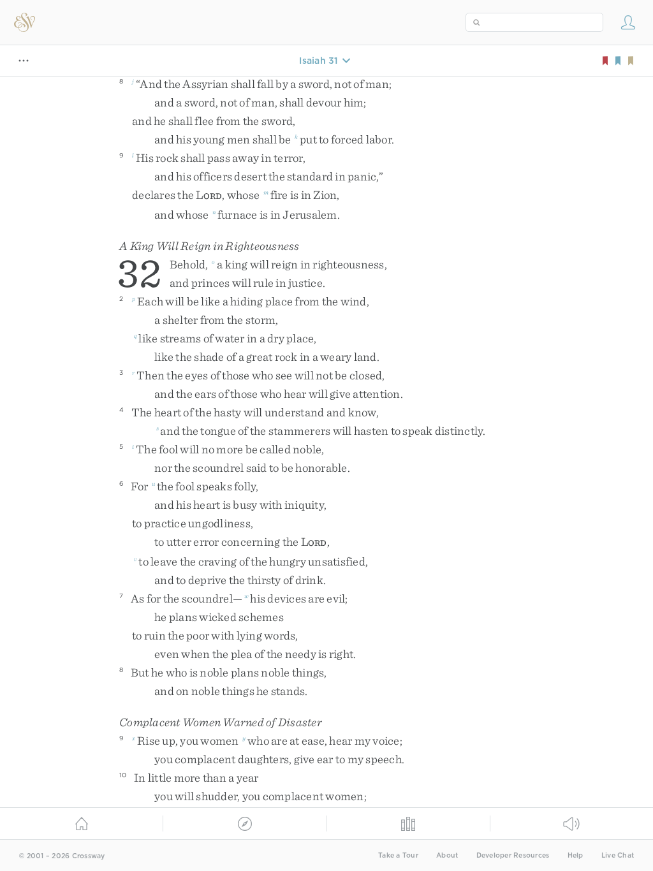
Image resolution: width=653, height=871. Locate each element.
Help (575, 855)
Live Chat (617, 855)
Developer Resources (513, 855)
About (447, 855)
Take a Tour (398, 855)
